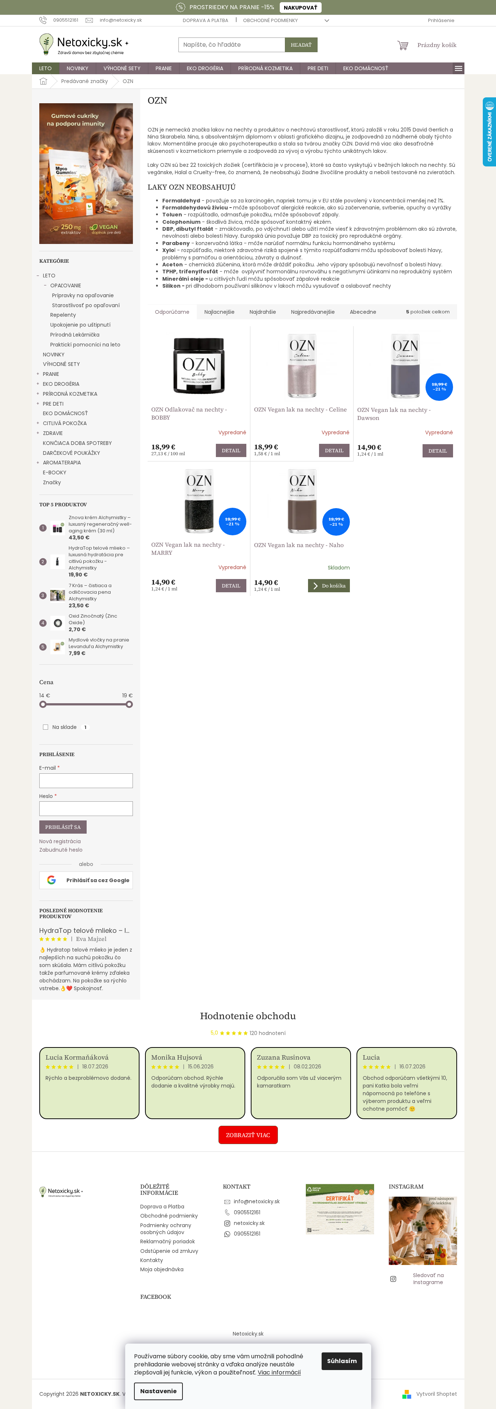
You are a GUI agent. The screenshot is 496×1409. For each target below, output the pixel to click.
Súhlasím (342, 1361)
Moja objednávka (162, 1269)
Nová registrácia (60, 841)
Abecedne (363, 312)
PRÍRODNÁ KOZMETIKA (70, 394)
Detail (231, 450)
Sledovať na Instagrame (428, 1279)
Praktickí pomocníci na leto (85, 344)
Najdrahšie (263, 312)
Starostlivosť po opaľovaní (86, 305)
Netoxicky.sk (248, 1333)
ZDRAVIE (53, 433)
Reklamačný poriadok (167, 1241)
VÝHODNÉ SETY (61, 364)
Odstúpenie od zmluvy (169, 1251)
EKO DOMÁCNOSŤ (65, 413)
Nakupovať (301, 7)
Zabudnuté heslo (61, 850)
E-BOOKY (54, 472)
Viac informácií (279, 1372)
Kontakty (151, 1260)
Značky (52, 482)
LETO (49, 275)
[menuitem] (45, 68)
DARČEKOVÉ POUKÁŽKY (71, 453)
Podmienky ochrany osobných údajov (165, 1229)
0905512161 (247, 1212)
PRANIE (51, 374)
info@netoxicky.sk (257, 1201)
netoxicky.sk (249, 1223)
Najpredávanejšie (313, 312)
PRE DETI (53, 403)
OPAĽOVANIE (65, 285)
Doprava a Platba (205, 20)
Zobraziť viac (248, 1135)
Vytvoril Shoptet (436, 1394)
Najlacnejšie (219, 312)
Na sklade (69, 727)
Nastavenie (158, 1391)
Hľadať (301, 44)
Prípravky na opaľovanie (83, 295)
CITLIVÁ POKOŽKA (65, 423)
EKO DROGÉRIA (61, 384)
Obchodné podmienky (270, 20)
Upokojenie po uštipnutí (80, 324)
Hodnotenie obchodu (248, 1015)
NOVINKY (54, 354)
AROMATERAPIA (62, 462)
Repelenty (63, 315)
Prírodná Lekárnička (74, 334)
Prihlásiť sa (63, 827)
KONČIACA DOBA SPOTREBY (77, 443)
